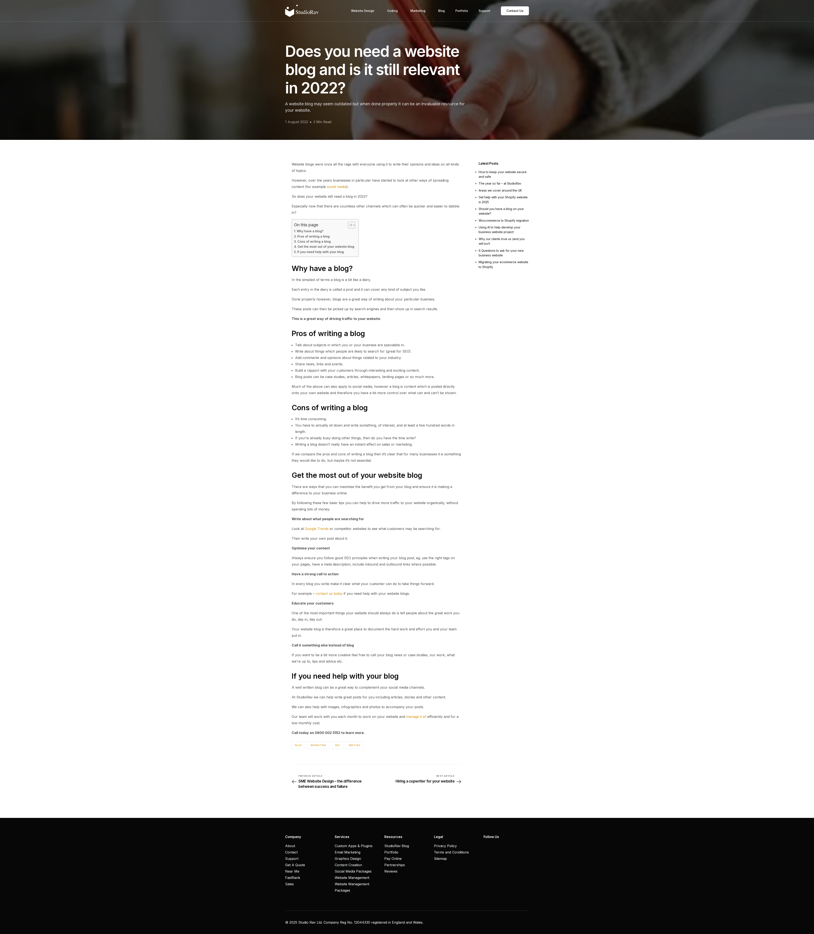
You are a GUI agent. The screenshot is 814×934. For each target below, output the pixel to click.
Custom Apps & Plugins (353, 846)
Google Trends (317, 529)
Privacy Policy (445, 846)
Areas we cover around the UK (500, 190)
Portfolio (391, 852)
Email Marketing (347, 852)
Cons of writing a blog (314, 241)
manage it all (416, 716)
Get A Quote (295, 865)
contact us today (329, 593)
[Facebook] (485, 846)
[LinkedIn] (500, 846)
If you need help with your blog (320, 252)
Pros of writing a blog (313, 236)
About (290, 846)
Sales (289, 884)
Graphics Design (348, 858)
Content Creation (348, 865)
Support (291, 858)
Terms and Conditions (451, 852)
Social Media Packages (353, 871)
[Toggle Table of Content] (349, 225)
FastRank (292, 878)
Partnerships (394, 865)
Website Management (352, 878)
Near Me (292, 871)
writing (354, 745)
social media (336, 187)
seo (337, 745)
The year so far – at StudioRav (500, 183)
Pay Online (393, 858)
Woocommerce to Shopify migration (504, 220)
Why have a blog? (310, 231)
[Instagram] (492, 846)
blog (298, 745)
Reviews (390, 871)
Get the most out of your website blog (326, 246)
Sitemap (440, 858)
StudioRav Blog (396, 846)
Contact (291, 852)
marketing (318, 745)
